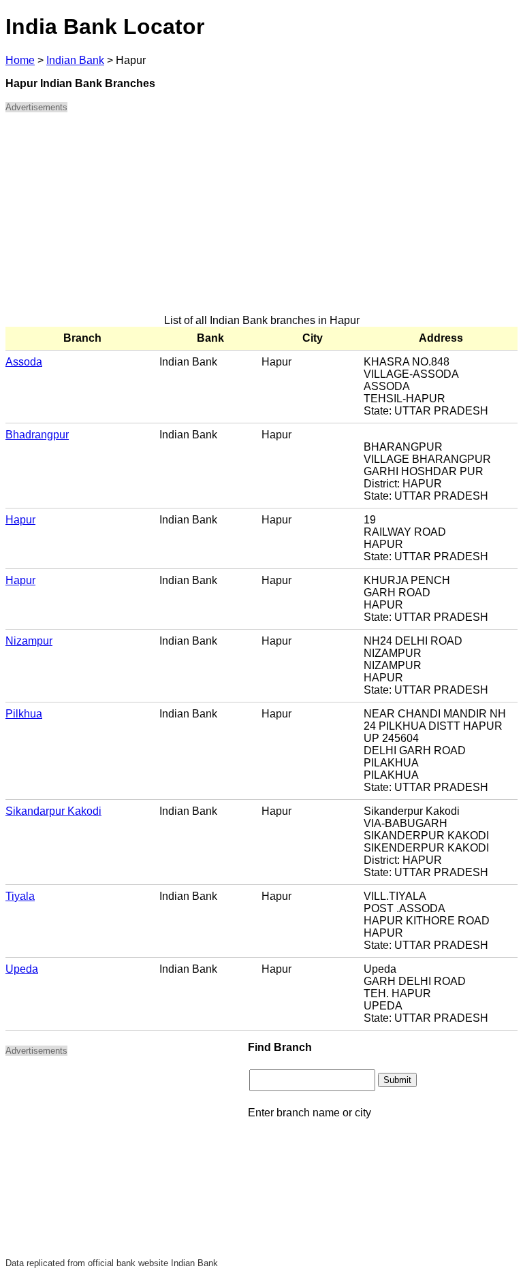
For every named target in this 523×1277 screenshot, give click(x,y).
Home (20, 60)
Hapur (20, 520)
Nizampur (28, 641)
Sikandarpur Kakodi (53, 811)
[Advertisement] (261, 219)
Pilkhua (23, 714)
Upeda (21, 969)
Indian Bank (75, 60)
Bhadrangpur (37, 434)
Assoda (23, 362)
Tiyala (20, 896)
